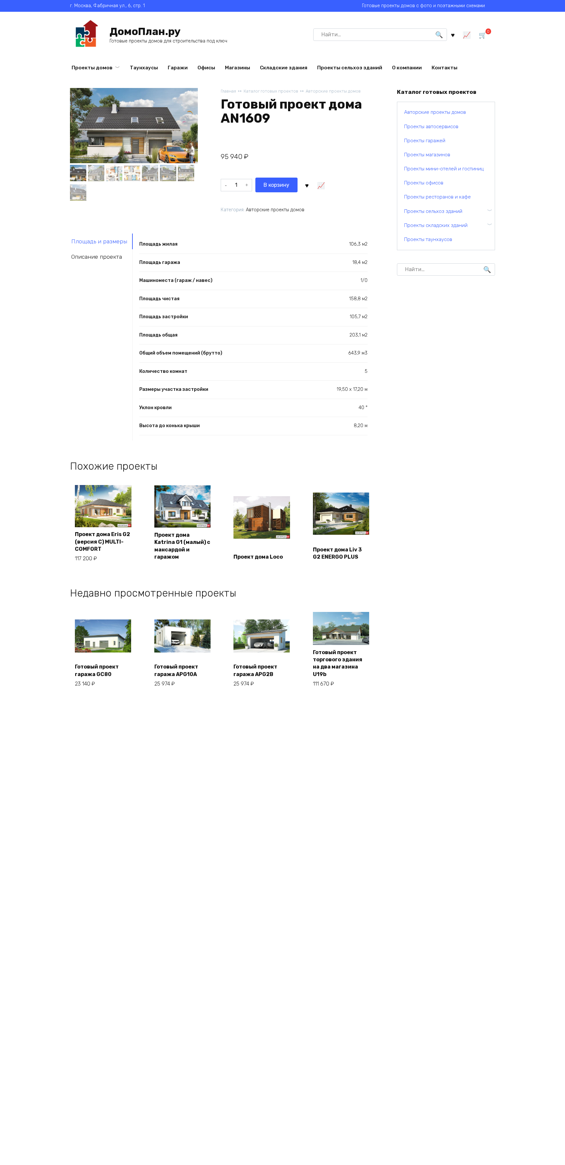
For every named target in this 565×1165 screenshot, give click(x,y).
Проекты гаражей (424, 141)
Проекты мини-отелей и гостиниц (444, 169)
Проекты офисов (423, 183)
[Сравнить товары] (467, 34)
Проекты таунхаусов (428, 239)
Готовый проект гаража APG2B (255, 670)
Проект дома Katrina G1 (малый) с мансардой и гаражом (182, 546)
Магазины (237, 68)
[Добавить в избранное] (307, 185)
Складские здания (283, 68)
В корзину (276, 185)
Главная (228, 91)
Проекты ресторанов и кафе (437, 197)
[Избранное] (453, 34)
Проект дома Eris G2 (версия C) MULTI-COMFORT (102, 541)
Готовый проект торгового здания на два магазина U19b (337, 663)
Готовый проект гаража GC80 (97, 670)
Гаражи (178, 68)
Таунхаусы (144, 68)
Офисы (206, 68)
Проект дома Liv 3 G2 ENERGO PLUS (337, 553)
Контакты (444, 68)
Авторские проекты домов (333, 91)
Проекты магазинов (427, 155)
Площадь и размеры (99, 241)
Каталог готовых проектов (271, 91)
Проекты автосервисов (431, 127)
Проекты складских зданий (436, 225)
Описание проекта (96, 256)
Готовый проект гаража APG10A (176, 670)
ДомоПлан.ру (145, 31)
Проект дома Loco (258, 557)
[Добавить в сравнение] (321, 185)
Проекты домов (92, 68)
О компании (407, 68)
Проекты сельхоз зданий (349, 68)
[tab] (101, 241)
